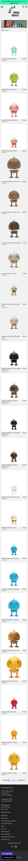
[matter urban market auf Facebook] (12, 847)
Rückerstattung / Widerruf (8, 821)
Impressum (4, 815)
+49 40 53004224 (6, 801)
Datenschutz (4, 818)
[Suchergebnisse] (23, 7)
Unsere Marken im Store (8, 836)
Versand (3, 829)
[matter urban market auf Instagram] (15, 847)
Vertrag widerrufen (6, 823)
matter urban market (16, 857)
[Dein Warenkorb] (26, 7)
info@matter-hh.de (6, 799)
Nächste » (22, 780)
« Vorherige (6, 780)
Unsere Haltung (5, 834)
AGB (2, 826)
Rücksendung (5, 831)
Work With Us (5, 839)
